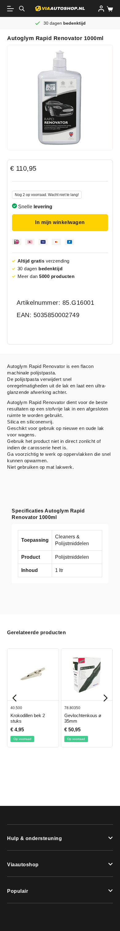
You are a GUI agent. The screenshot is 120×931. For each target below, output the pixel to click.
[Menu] (11, 8)
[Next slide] (105, 698)
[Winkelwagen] (108, 9)
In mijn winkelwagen (60, 222)
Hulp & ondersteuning (34, 838)
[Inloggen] (101, 9)
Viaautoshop (23, 864)
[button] (60, 838)
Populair (17, 891)
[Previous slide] (14, 698)
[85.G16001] (60, 97)
